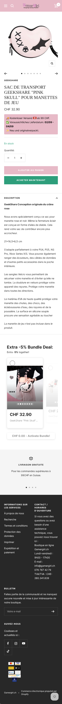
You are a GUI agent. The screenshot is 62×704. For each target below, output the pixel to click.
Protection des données (12, 533)
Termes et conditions (16, 525)
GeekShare (11, 80)
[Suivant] (56, 73)
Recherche (10, 519)
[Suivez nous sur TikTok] (8, 651)
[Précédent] (5, 73)
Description (12, 198)
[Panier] (56, 6)
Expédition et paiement (11, 550)
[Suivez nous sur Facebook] (8, 643)
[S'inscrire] (52, 611)
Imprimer (9, 542)
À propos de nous (14, 513)
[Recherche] (12, 5)
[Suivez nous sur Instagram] (16, 643)
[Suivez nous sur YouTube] (23, 643)
